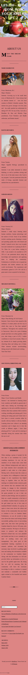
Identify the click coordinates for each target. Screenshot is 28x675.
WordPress (14, 661)
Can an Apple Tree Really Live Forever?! (11, 626)
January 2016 (4, 648)
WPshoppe (14, 664)
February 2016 (4, 645)
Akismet (8, 672)
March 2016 (4, 642)
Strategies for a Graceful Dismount (9, 619)
